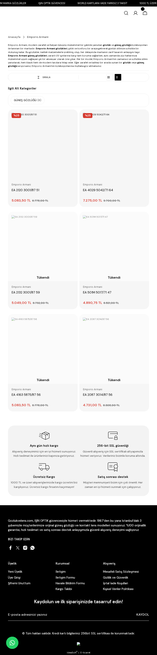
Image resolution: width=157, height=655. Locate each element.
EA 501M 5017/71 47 (97, 292)
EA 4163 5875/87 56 (26, 395)
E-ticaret (85, 652)
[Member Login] (135, 13)
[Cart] (145, 13)
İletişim (61, 571)
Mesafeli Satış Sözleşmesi (121, 571)
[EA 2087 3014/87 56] (144, 322)
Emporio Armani (37, 37)
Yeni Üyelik (15, 571)
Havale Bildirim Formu (70, 583)
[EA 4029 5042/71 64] (114, 144)
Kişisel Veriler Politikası (118, 589)
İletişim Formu (65, 577)
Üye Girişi (14, 577)
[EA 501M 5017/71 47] (144, 220)
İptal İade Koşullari (115, 583)
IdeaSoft (72, 652)
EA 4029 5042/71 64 (98, 190)
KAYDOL (142, 614)
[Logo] (23, 13)
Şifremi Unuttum (19, 583)
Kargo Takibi (64, 589)
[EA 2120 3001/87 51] (43, 144)
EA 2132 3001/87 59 (26, 292)
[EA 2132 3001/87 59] (73, 220)
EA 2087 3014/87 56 (97, 395)
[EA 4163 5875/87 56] (73, 322)
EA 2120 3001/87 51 (25, 190)
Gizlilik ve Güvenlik (115, 577)
